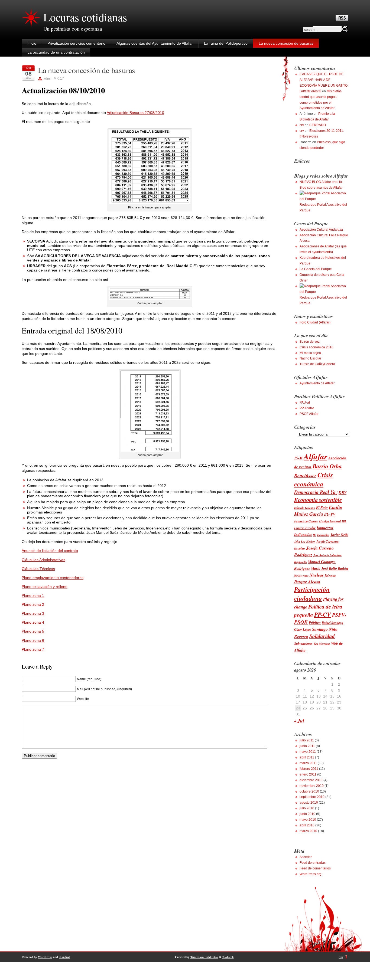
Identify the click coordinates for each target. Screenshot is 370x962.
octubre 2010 (309, 791)
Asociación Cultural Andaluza (321, 229)
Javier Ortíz (339, 534)
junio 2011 (307, 746)
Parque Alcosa (307, 581)
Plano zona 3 (33, 613)
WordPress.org (311, 874)
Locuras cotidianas (85, 17)
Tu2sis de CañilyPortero (317, 364)
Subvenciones (303, 643)
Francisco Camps (306, 521)
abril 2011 (307, 757)
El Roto (322, 507)
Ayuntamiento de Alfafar (317, 383)
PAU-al (305, 402)
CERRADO (317, 125)
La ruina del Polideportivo (226, 43)
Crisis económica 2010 (316, 347)
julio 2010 (307, 808)
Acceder (306, 857)
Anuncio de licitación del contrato (50, 550)
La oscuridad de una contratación (56, 52)
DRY (342, 492)
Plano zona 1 (33, 595)
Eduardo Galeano (304, 508)
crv (302, 125)
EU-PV (329, 514)
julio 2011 (307, 740)
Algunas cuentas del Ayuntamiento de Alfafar (154, 43)
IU (314, 535)
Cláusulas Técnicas (38, 569)
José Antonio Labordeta (327, 555)
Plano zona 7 (33, 649)
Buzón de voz (310, 341)
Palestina (330, 575)
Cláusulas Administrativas (43, 560)
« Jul (299, 720)
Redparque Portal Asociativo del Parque (323, 207)
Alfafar (315, 456)
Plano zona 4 (33, 622)
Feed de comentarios (315, 868)
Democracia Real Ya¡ (315, 492)
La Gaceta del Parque (316, 269)
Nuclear (317, 575)
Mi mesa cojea (310, 353)
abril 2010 (307, 825)
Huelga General (330, 521)
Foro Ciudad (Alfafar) (315, 322)
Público (315, 622)
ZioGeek (228, 957)
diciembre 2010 (311, 780)
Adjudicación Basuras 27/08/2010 (135, 112)
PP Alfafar (307, 408)
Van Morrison (322, 644)
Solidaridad (322, 636)
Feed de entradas (313, 863)
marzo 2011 (308, 763)
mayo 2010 (308, 820)
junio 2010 (307, 814)
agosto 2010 (309, 802)
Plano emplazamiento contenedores (52, 577)
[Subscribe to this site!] (342, 19)
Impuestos (325, 528)
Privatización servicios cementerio (76, 43)
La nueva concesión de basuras (286, 43)
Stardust (64, 957)
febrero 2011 (309, 769)
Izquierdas (323, 535)
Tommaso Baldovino (204, 957)
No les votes (301, 575)
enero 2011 (308, 774)
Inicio (31, 43)
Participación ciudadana (312, 594)
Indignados (303, 534)
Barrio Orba (327, 466)
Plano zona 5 (33, 631)
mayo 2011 (308, 752)
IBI (344, 521)
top (341, 957)
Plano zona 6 (33, 640)
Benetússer (305, 475)
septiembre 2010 (312, 797)
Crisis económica (313, 479)
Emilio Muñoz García (318, 510)
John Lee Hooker (304, 541)
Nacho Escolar (310, 358)
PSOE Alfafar (309, 414)
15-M (298, 457)
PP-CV (322, 614)
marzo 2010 (308, 831)
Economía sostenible (318, 500)
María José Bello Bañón (329, 568)
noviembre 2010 (312, 786)
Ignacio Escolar (305, 528)
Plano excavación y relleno (44, 586)
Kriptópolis (300, 562)
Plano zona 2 (33, 604)
